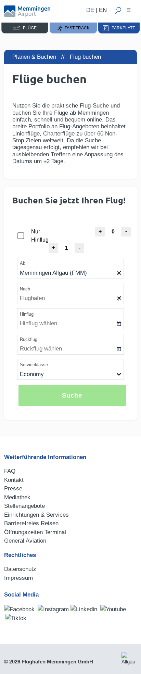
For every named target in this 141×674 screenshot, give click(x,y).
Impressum (18, 578)
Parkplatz (121, 28)
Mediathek (17, 497)
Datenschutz (20, 569)
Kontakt (14, 480)
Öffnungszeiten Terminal (35, 532)
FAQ (9, 471)
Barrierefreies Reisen (31, 523)
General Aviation (25, 540)
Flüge (28, 28)
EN (103, 10)
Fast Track (76, 28)
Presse (13, 488)
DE (90, 10)
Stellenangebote (24, 506)
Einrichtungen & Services (36, 515)
